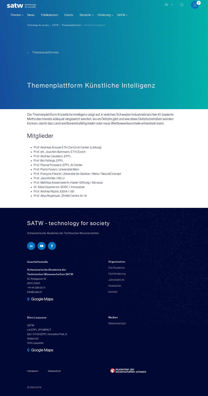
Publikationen (49, 15)
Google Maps (42, 299)
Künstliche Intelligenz (94, 25)
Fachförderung (116, 273)
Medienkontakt (117, 323)
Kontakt (113, 291)
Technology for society (38, 25)
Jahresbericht (116, 279)
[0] (196, 5)
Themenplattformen (71, 25)
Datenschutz (54, 371)
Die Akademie (116, 267)
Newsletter (114, 285)
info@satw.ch (34, 292)
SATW (55, 25)
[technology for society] (16, 5)
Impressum (32, 371)
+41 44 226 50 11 (36, 287)
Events (69, 15)
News (31, 15)
